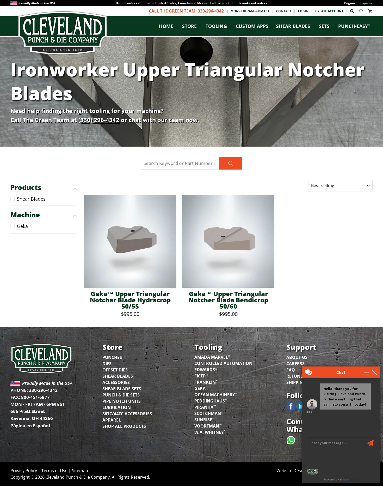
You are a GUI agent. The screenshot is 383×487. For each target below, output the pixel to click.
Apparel (111, 420)
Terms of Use (54, 470)
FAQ (290, 370)
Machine (25, 214)
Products (25, 187)
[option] (191, 3)
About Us (296, 357)
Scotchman (208, 413)
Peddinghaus (210, 400)
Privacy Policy (23, 470)
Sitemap (80, 470)
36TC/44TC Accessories (127, 414)
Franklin (206, 382)
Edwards (205, 369)
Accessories (116, 382)
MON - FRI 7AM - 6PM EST (250, 11)
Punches (112, 357)
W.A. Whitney (210, 432)
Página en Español (358, 3)
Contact (283, 11)
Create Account (329, 11)
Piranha (205, 407)
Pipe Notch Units (121, 401)
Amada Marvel (212, 356)
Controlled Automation (224, 363)
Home (166, 26)
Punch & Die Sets (121, 395)
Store (189, 26)
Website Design (291, 470)
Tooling (216, 26)
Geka (22, 226)
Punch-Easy (354, 26)
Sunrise (204, 419)
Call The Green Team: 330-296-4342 (186, 11)
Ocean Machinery (216, 394)
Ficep (201, 375)
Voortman (208, 425)
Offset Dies (115, 370)
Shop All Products (124, 426)
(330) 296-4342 (98, 120)
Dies (107, 364)
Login (303, 11)
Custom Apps (252, 26)
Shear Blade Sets (121, 389)
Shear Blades (293, 26)
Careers (295, 364)
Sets (324, 26)
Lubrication (116, 407)
